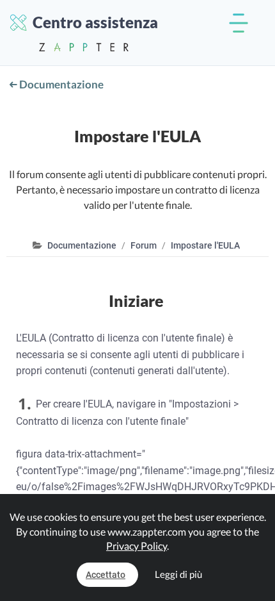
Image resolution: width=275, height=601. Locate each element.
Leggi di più (178, 574)
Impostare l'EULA (205, 245)
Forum (143, 245)
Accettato (105, 575)
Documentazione (60, 84)
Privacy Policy (136, 545)
